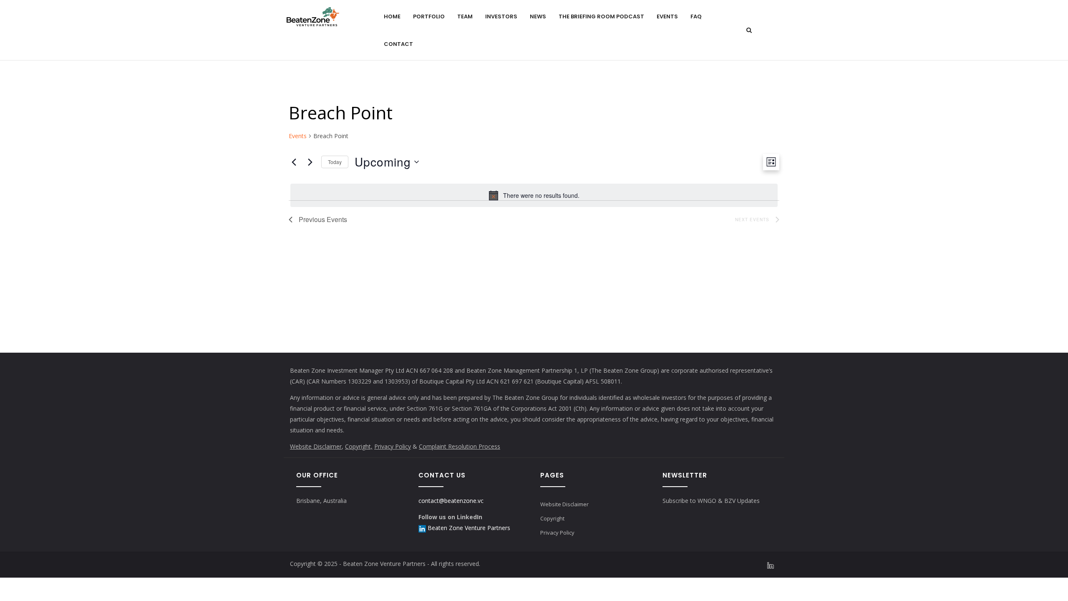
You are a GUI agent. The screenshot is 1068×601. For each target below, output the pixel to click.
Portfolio (429, 16)
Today (335, 161)
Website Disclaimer (316, 446)
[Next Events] (310, 162)
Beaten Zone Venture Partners (469, 528)
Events (667, 16)
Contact (398, 44)
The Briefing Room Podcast (601, 16)
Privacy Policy (392, 446)
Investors (501, 16)
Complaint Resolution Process (459, 446)
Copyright (552, 518)
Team (465, 16)
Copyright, (359, 446)
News (538, 16)
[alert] (534, 195)
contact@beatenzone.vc (451, 501)
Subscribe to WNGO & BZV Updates (711, 501)
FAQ (696, 16)
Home (392, 16)
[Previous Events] (294, 162)
